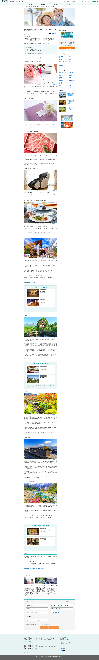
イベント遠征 (46, 638)
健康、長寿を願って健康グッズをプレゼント (34, 52)
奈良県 (40, 652)
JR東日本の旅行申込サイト (5, 0)
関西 (24, 652)
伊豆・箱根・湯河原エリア (63, 62)
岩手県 (32, 644)
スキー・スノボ (71, 82)
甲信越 (25, 648)
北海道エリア (71, 59)
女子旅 (70, 73)
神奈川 (61, 65)
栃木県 (32, 645)
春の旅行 (70, 77)
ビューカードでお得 (64, 644)
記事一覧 (30, 6)
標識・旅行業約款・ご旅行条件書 (51, 656)
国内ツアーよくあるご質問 (65, 639)
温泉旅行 (43, 4)
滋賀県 (43, 652)
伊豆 (24, 647)
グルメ (70, 85)
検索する (49, 627)
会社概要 (42, 656)
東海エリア (70, 61)
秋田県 (36, 644)
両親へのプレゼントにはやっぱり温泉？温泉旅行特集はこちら (35, 568)
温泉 (61, 77)
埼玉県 (32, 646)
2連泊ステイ (49, 639)
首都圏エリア (62, 56)
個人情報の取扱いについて (61, 656)
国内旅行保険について (64, 643)
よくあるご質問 (80, 1)
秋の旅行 (70, 78)
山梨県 (29, 648)
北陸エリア (62, 59)
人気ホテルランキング (42, 639)
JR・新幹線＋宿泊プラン (53, 638)
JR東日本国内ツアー (37, 656)
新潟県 (36, 648)
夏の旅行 (61, 78)
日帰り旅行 (56, 4)
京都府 (32, 652)
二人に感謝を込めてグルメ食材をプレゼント (34, 50)
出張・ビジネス (30, 638)
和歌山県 (47, 652)
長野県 (32, 648)
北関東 (25, 645)
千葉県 (36, 646)
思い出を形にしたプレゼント (32, 49)
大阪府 (28, 652)
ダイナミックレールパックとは (66, 642)
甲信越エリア (71, 57)
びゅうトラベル (26, 6)
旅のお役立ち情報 (28, 36)
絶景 (61, 83)
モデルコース (71, 72)
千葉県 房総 (41, 646)
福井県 (36, 649)
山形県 (43, 644)
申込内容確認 (88, 1)
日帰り (61, 73)
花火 (69, 83)
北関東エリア (62, 57)
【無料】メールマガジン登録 (66, 48)
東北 (24, 644)
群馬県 (29, 645)
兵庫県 (36, 652)
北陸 (24, 649)
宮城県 (40, 644)
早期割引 (30, 639)
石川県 (28, 649)
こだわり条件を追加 (56, 612)
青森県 (28, 644)
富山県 (32, 649)
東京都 (29, 646)
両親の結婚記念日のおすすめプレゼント (32, 47)
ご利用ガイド (74, 1)
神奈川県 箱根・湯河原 (52, 646)
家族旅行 (70, 75)
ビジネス (70, 87)
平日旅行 (68, 4)
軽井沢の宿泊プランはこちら (30, 282)
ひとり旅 (30, 4)
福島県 (47, 644)
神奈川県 (46, 646)
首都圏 (25, 646)
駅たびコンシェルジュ (64, 645)
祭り (61, 85)
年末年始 (61, 82)
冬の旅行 (61, 80)
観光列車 (61, 87)
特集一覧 (25, 638)
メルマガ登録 (67, 1)
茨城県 (36, 645)
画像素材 (72, 26)
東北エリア (70, 56)
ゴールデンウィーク (72, 80)
